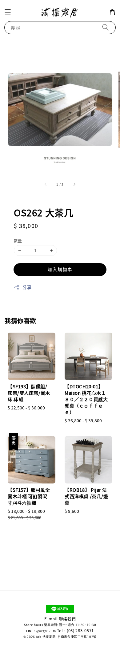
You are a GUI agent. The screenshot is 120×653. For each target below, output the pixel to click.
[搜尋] (105, 27)
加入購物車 (60, 269)
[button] (7, 12)
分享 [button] (26, 287)
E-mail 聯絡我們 (60, 618)
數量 (18, 240)
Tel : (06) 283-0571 (75, 630)
